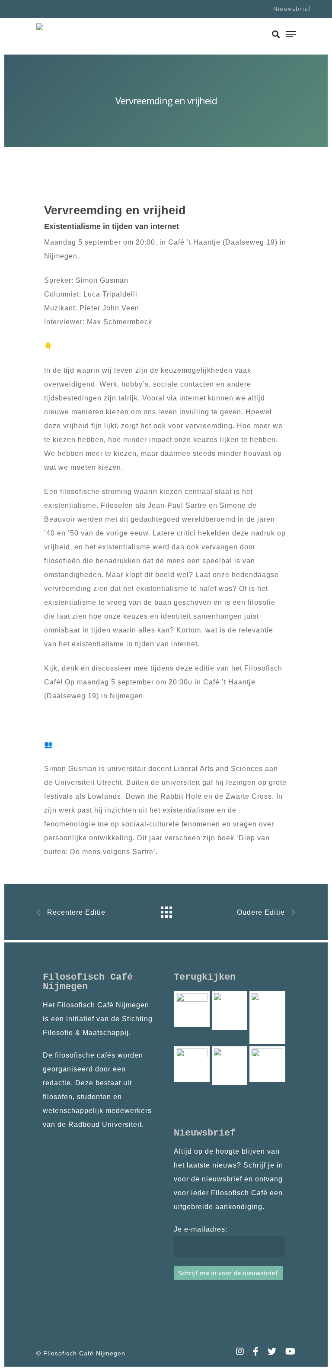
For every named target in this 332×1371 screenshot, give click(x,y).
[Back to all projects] (166, 910)
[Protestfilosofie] (267, 1064)
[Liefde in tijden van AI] (192, 1064)
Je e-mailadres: (200, 1229)
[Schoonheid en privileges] (230, 1065)
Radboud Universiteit (105, 1124)
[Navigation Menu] (291, 34)
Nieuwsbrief (292, 9)
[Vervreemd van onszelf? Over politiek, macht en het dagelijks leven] (267, 1017)
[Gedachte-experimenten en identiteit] (192, 1009)
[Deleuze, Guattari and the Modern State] (230, 1010)
